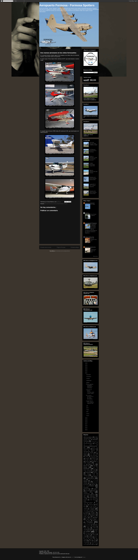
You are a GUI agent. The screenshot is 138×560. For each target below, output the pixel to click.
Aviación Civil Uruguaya (91, 223)
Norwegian (85, 515)
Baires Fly (91, 464)
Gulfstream (92, 496)
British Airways (87, 470)
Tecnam (90, 537)
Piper (96, 517)
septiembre (89, 380)
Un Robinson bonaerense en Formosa (92, 150)
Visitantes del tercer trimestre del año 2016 (92, 178)
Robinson (94, 526)
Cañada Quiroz (94, 471)
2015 (86, 427)
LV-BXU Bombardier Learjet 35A (92, 164)
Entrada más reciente (45, 247)
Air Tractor (93, 453)
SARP (96, 531)
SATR (86, 533)
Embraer (91, 486)
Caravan (88, 472)
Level (89, 510)
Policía (88, 520)
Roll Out (87, 213)
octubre (88, 378)
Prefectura (95, 520)
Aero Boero (93, 438)
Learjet (92, 509)
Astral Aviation (91, 460)
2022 (86, 370)
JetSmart (85, 504)
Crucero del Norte (92, 479)
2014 (86, 429)
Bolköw (94, 467)
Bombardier (87, 468)
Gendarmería (87, 493)
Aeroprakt (93, 447)
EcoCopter (96, 483)
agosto (88, 382)
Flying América (94, 489)
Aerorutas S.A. (87, 448)
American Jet (94, 457)
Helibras (91, 497)
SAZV (95, 533)
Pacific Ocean (87, 516)
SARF (88, 532)
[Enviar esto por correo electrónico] (65, 202)
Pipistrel (88, 519)
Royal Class (86, 527)
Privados (65, 203)
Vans (94, 540)
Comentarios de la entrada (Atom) (63, 251)
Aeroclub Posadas (92, 442)
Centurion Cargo (91, 473)
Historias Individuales (90, 247)
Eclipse (91, 483)
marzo (87, 413)
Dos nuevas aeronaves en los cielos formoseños (89, 397)
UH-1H (85, 540)
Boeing (85, 467)
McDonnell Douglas (90, 512)
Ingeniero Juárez (92, 503)
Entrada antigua (75, 247)
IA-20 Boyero (90, 498)
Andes (87, 458)
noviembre (88, 376)
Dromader (86, 483)
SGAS (89, 534)
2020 (86, 418)
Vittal (88, 543)
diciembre (88, 374)
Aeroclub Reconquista (88, 443)
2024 (86, 367)
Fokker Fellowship (89, 237)
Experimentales (60, 203)
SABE (88, 529)
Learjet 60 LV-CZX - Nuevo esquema (92, 185)
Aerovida (93, 450)
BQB (95, 468)
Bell (94, 465)
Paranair (94, 516)
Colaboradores (90, 478)
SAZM (90, 533)
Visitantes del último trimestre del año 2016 (93, 192)
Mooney (94, 513)
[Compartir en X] (67, 202)
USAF (90, 540)
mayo (87, 409)
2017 (86, 423)
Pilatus (91, 517)
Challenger (94, 475)
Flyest (86, 489)
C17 (84, 471)
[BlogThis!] (66, 202)
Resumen (95, 525)
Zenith (94, 544)
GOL (85, 496)
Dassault (85, 480)
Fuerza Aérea (88, 492)
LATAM (85, 509)
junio (87, 407)
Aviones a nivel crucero (91, 462)
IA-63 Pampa (93, 499)
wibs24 (72, 557)
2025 (86, 365)
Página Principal (61, 247)
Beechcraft (86, 465)
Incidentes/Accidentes (88, 502)
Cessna (54, 203)
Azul (84, 464)
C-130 (93, 470)
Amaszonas (93, 456)
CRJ (84, 479)
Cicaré (85, 476)
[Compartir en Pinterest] (70, 202)
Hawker (85, 497)
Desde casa (87, 482)
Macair (90, 511)
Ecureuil (87, 484)
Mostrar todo (95, 256)
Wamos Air (94, 543)
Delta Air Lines (93, 480)
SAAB (94, 527)
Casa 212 (95, 472)
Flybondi (96, 488)
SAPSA (85, 530)
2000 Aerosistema (88, 437)
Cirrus (89, 476)
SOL (89, 535)
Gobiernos (92, 495)
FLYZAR (88, 490)
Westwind (85, 544)
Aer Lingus (93, 204)
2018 (86, 422)
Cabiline (87, 471)
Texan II (96, 537)
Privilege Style (86, 523)
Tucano (91, 538)
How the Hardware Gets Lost (94, 239)
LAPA (93, 506)
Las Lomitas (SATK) (91, 507)
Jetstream (91, 504)
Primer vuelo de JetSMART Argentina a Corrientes (89, 386)
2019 (86, 420)
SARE (96, 530)
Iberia (85, 501)
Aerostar (94, 448)
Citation (96, 476)
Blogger (83, 557)
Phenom (85, 517)
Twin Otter (93, 539)
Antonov (94, 458)
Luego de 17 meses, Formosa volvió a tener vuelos (90, 391)
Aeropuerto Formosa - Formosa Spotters (66, 5)
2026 (86, 363)
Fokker (93, 490)
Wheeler (90, 544)
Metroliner (86, 513)
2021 (86, 373)
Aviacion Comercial (89, 203)
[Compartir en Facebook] (69, 202)
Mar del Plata (95, 511)
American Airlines (87, 457)
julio (87, 405)
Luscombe (85, 511)
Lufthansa (94, 510)
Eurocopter (86, 487)
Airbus (85, 455)
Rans (89, 525)
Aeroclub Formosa (48, 203)
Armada (85, 460)
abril (87, 411)
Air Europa (90, 452)
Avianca (87, 461)
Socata (85, 535)
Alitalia (86, 456)
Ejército (93, 484)
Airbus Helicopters (94, 455)
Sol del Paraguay (95, 535)
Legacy (85, 510)
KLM (89, 506)
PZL (92, 523)
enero (87, 415)
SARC (90, 530)
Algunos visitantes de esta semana (93, 171)
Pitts (93, 519)
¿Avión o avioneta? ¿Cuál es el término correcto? (93, 158)
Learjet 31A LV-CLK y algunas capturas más (90, 402)
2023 (86, 369)
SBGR (85, 534)
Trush (86, 538)
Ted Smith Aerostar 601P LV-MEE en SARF (93, 144)
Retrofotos (88, 526)
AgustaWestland (87, 451)
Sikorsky (94, 534)
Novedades (92, 515)
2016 (86, 425)
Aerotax (85, 450)
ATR (97, 460)
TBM (86, 537)
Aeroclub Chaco (87, 439)
